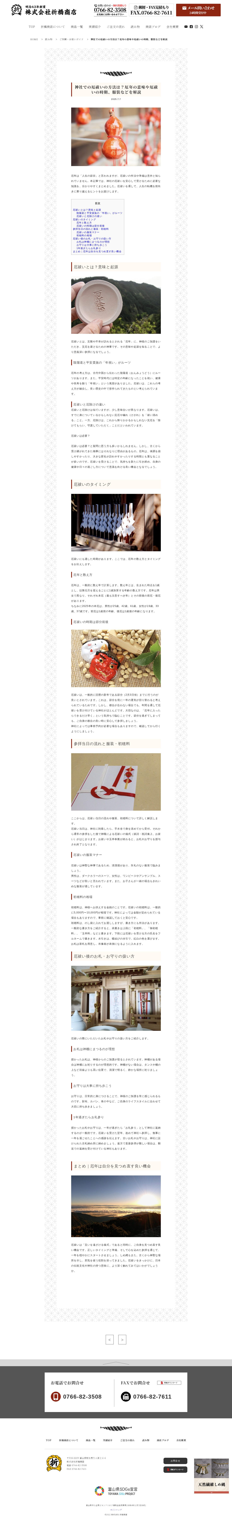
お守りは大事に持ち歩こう (92, 245)
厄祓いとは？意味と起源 (87, 209)
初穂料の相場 (84, 235)
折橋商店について (53, 27)
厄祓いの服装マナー (88, 232)
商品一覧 (77, 27)
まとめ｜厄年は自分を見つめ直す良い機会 (97, 251)
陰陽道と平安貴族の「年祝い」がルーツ (100, 213)
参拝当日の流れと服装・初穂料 (91, 229)
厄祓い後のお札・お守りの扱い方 (92, 238)
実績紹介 (95, 27)
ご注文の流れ (116, 27)
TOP (32, 27)
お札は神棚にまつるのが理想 (93, 241)
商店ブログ (153, 27)
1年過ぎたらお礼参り (89, 248)
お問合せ (175, 1460)
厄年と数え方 (84, 222)
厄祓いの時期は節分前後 (91, 225)
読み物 (135, 27)
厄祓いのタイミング (84, 219)
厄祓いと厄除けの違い (89, 216)
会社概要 (173, 27)
